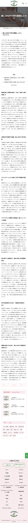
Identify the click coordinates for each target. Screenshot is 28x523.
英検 (21, 429)
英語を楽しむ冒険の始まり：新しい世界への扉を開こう (14, 78)
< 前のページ (5, 385)
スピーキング (5, 435)
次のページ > (23, 385)
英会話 (8, 429)
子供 (16, 426)
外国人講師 (16, 432)
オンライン (10, 432)
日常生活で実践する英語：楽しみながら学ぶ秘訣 (14, 83)
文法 (10, 435)
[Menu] (25, 3)
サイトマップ (21, 508)
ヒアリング (22, 432)
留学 (11, 429)
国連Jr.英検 (12, 426)
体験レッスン (16, 429)
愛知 (4, 429)
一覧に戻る (14, 385)
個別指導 (5, 432)
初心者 (14, 435)
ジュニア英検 (5, 426)
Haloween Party (21, 426)
